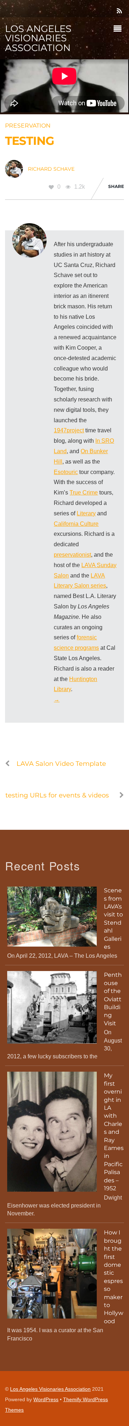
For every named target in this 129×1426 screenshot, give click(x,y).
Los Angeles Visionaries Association (50, 1389)
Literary (86, 513)
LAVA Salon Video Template (61, 763)
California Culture (76, 524)
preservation (28, 125)
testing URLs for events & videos (57, 795)
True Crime (84, 492)
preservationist (72, 555)
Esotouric (66, 472)
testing (29, 141)
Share (116, 186)
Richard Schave (51, 169)
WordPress (45, 1399)
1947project (69, 430)
